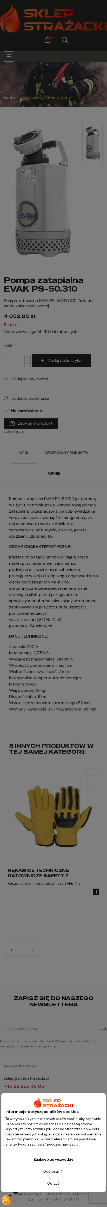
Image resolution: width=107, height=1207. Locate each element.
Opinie (54, 473)
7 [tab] (66, 960)
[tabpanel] (53, 836)
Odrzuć (53, 1183)
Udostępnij (29, 431)
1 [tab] (35, 960)
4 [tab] (51, 960)
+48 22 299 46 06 (24, 1086)
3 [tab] (45, 960)
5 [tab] (56, 960)
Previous (13, 950)
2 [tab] (40, 960)
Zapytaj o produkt (30, 423)
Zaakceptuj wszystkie (53, 1159)
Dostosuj (51, 1171)
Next (31, 950)
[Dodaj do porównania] (92, 788)
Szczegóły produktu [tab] (66, 452)
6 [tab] (61, 960)
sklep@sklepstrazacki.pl (26, 1078)
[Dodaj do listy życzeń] (92, 776)
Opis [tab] (23, 452)
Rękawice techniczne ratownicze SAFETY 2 (38, 873)
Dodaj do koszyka (65, 360)
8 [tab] (71, 960)
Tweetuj (36, 431)
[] (96, 892)
